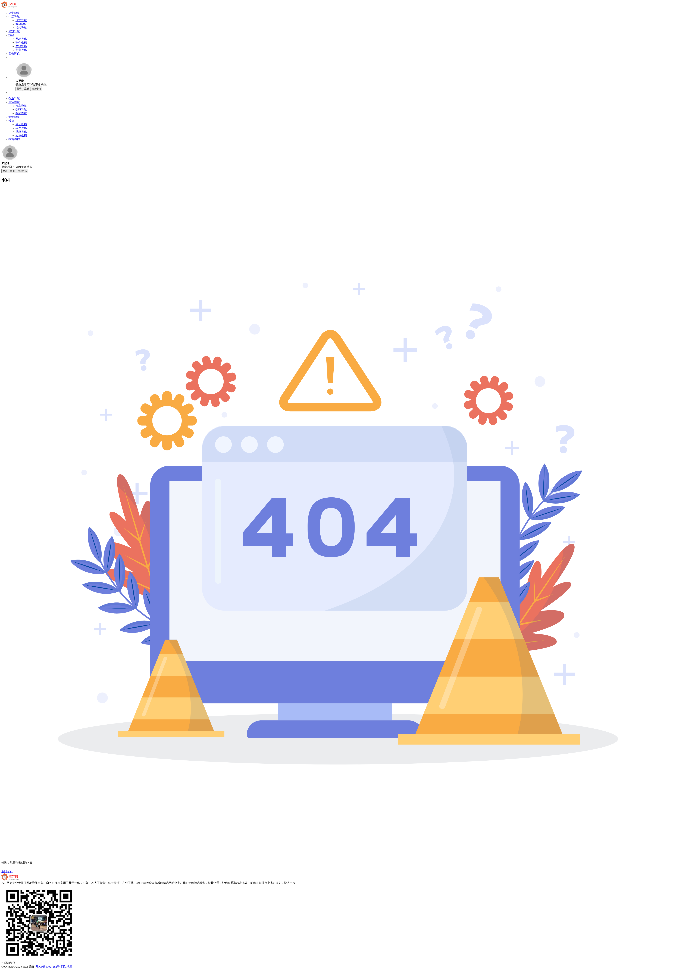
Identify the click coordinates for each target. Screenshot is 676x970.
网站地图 (66, 966)
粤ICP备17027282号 (48, 966)
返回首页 (7, 871)
